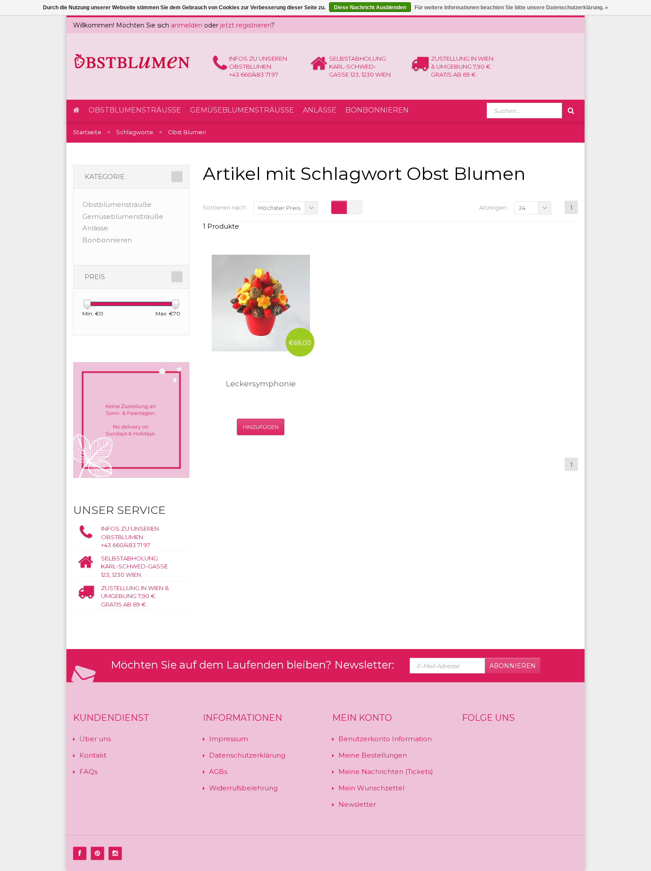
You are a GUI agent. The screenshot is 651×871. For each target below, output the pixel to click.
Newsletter (357, 804)
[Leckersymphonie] (261, 303)
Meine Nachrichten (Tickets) (385, 771)
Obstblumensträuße (135, 110)
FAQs (88, 771)
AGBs (218, 771)
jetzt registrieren (245, 25)
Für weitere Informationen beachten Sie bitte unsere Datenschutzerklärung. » (511, 7)
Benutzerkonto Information (385, 739)
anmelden (186, 25)
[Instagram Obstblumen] (115, 853)
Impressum (228, 739)
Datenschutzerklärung (247, 755)
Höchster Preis (279, 207)
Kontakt (92, 755)
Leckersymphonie (261, 383)
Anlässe (320, 110)
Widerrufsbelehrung (243, 788)
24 (522, 207)
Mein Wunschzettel (371, 788)
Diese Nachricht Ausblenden (370, 7)
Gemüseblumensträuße (242, 110)
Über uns (95, 739)
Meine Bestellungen (372, 755)
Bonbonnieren (377, 110)
